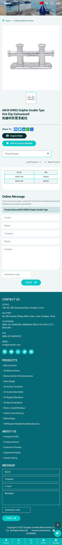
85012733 (37, 324)
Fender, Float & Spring (14, 413)
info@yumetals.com (11, 344)
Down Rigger (9, 381)
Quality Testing (10, 457)
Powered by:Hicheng (41, 530)
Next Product (54, 162)
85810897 (6, 327)
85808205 (27, 324)
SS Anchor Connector (13, 386)
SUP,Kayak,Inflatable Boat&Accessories (21, 423)
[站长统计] (54, 530)
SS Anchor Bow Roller (13, 392)
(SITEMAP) (31, 533)
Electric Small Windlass (14, 408)
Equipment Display (12, 452)
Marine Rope (9, 418)
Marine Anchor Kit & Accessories (18, 376)
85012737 (48, 324)
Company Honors (11, 441)
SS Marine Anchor (12, 370)
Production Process (12, 447)
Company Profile (11, 436)
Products (17, 20)
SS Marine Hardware (13, 402)
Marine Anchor (10, 365)
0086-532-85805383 (11, 324)
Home (8, 20)
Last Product (32, 162)
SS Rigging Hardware (13, 397)
